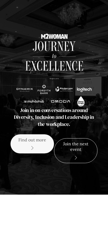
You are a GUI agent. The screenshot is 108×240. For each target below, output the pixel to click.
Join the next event (75, 146)
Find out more (32, 139)
